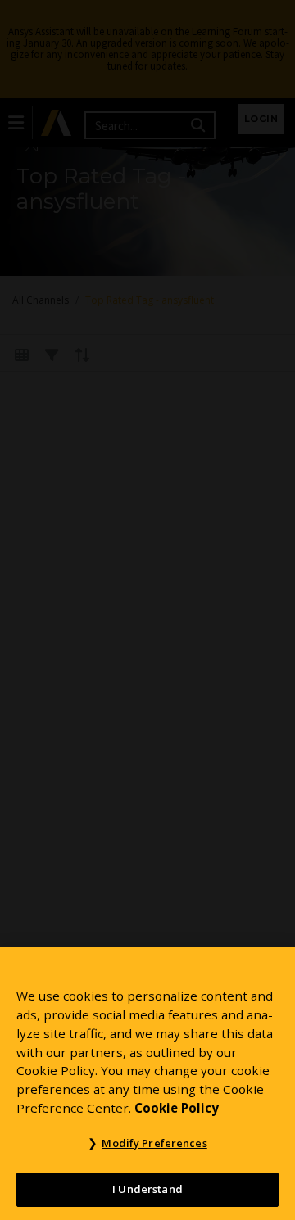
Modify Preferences (154, 1143)
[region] (147, 1083)
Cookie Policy (176, 1108)
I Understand (147, 1189)
